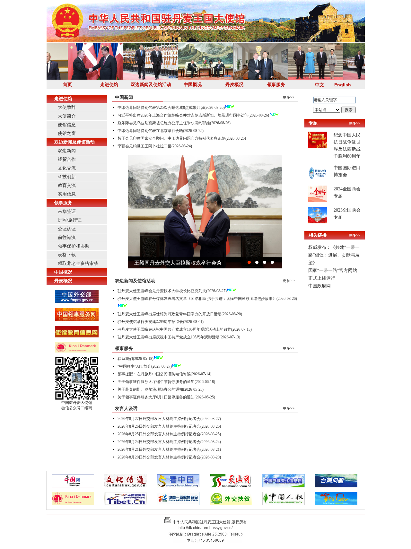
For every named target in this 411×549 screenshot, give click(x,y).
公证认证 (67, 228)
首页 (67, 84)
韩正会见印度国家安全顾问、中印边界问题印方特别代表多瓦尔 (171, 138)
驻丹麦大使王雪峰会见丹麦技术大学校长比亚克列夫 (162, 291)
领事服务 (276, 84)
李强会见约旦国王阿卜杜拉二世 (144, 146)
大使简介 (67, 116)
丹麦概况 (234, 84)
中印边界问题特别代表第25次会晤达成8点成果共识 (161, 107)
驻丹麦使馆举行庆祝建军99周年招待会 (150, 321)
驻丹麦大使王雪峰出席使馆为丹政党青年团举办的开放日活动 (170, 314)
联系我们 (125, 358)
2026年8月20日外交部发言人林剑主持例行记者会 (159, 457)
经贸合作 (67, 159)
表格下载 (67, 254)
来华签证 (67, 211)
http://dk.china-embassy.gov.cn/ (205, 528)
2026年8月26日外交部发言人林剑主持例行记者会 (159, 426)
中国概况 (193, 84)
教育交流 (67, 185)
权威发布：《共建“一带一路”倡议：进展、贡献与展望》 (334, 255)
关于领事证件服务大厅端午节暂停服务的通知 (156, 381)
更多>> (289, 97)
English (342, 84)
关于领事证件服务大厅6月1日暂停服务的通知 (156, 397)
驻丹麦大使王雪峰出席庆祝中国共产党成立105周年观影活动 (169, 337)
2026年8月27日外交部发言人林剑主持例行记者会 (159, 418)
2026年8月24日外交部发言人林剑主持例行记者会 (159, 442)
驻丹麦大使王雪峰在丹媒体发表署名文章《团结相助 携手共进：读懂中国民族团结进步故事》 (197, 298)
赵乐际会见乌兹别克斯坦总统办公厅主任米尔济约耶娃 (164, 123)
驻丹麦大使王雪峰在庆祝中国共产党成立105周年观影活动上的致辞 (174, 329)
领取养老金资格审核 (78, 263)
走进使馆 (109, 84)
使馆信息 (67, 124)
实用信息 (67, 194)
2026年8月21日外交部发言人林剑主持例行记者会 (159, 449)
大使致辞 (67, 107)
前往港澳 (67, 237)
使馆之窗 (67, 133)
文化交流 (67, 168)
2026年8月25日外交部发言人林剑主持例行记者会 (159, 434)
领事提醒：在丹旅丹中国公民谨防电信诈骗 (154, 374)
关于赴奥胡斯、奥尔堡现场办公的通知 (150, 389)
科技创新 (67, 176)
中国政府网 (319, 285)
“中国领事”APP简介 (134, 366)
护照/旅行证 (70, 220)
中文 (319, 84)
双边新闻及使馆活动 (151, 84)
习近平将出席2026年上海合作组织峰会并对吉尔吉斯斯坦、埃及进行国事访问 (183, 115)
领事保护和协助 (73, 246)
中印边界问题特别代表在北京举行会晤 (150, 130)
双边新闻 (67, 150)
